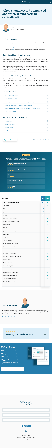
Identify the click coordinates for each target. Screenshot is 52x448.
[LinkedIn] (26, 431)
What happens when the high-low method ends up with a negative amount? (23, 102)
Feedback (47, 139)
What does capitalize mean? (11, 98)
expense (14, 47)
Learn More (13, 369)
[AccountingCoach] (25, 2)
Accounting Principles (10, 124)
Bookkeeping (8, 131)
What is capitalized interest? (11, 95)
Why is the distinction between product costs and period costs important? (22, 108)
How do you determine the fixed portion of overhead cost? (18, 105)
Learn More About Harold (8, 316)
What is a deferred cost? (10, 111)
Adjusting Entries (9, 127)
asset (13, 49)
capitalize (7, 51)
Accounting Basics (9, 121)
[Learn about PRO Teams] (38, 356)
